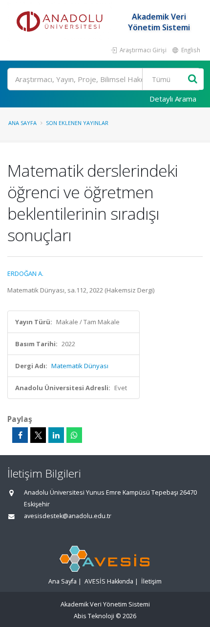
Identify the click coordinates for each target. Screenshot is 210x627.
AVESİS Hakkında (108, 581)
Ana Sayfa (22, 122)
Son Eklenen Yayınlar (77, 122)
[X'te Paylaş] (38, 435)
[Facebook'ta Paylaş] (20, 435)
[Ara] (193, 79)
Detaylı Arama (172, 99)
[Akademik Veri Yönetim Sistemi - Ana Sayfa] (61, 22)
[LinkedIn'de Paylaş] (56, 435)
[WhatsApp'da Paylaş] (74, 435)
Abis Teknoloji (94, 616)
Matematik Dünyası (79, 365)
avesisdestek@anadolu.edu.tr (67, 516)
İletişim (151, 581)
